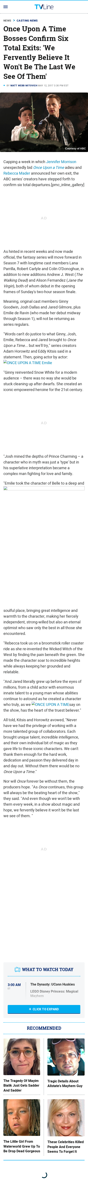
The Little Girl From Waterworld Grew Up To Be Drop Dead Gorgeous (21, 1146)
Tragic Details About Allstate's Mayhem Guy (64, 1083)
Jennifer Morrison (61, 161)
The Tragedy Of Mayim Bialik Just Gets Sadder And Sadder (21, 1086)
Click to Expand (46, 1009)
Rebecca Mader (16, 173)
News (7, 21)
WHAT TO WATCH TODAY (47, 969)
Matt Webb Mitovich (23, 85)
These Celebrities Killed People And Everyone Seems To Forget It (65, 1147)
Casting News (27, 21)
